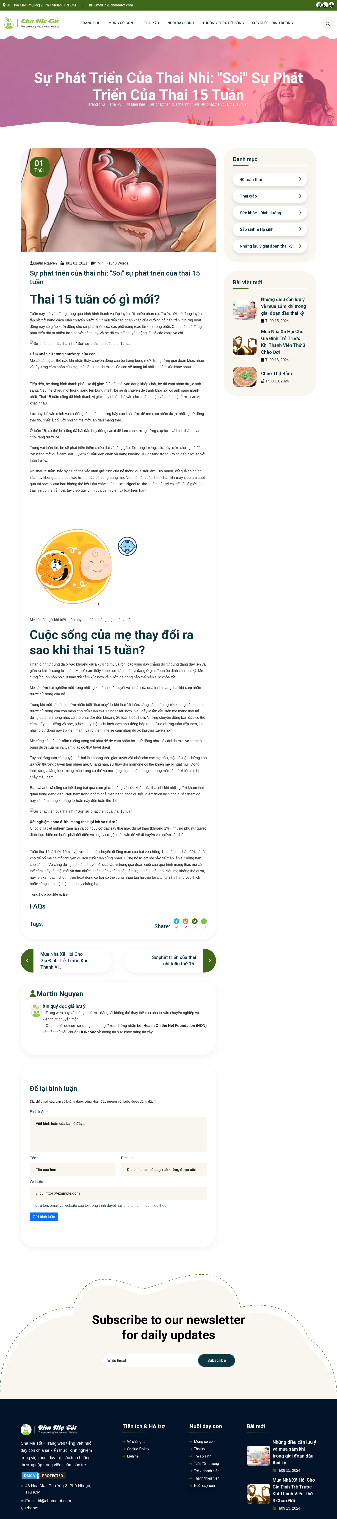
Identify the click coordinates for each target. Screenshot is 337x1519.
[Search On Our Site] (327, 23)
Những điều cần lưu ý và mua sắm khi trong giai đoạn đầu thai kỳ (283, 306)
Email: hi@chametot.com (48, 1501)
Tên (33, 1158)
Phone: (31, 1508)
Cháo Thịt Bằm (276, 373)
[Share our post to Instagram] (185, 921)
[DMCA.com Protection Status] (43, 1475)
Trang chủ (96, 104)
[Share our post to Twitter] (195, 921)
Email (126, 1158)
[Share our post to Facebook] (176, 921)
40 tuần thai (135, 104)
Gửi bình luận (44, 1217)
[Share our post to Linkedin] (204, 921)
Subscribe (216, 1360)
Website (36, 1182)
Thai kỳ (115, 104)
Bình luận (38, 1112)
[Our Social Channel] (319, 5)
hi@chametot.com (119, 5)
